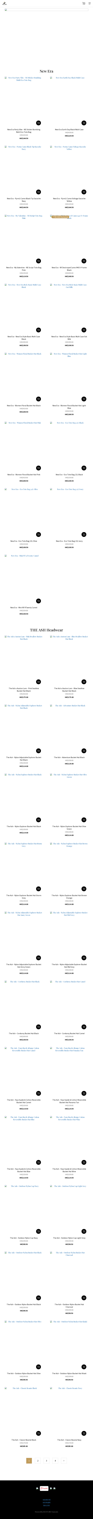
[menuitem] (29, 1461)
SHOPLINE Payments (50, 1512)
